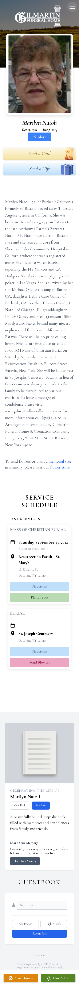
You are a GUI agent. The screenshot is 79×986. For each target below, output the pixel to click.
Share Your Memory (25, 861)
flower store (60, 467)
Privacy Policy (29, 967)
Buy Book (40, 805)
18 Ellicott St (28, 569)
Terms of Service (49, 967)
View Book (20, 805)
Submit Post (39, 933)
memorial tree (60, 461)
